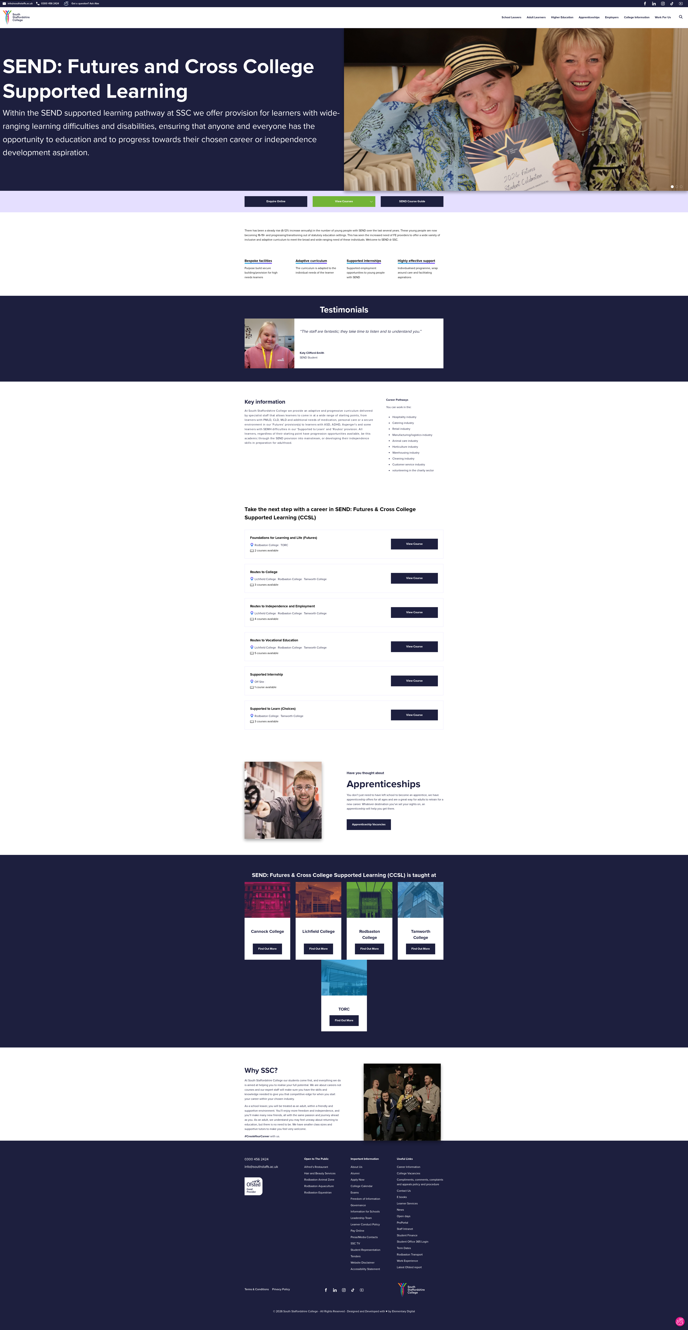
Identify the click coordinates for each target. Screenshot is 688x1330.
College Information (636, 17)
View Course (414, 544)
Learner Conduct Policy (374, 1224)
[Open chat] (679, 1321)
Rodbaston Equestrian (318, 1192)
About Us (356, 1167)
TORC (284, 545)
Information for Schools (365, 1211)
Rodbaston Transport (410, 1254)
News (400, 1210)
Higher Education (562, 17)
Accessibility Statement (365, 1269)
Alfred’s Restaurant (316, 1167)
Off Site (259, 682)
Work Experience (407, 1261)
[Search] (681, 17)
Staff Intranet (405, 1229)
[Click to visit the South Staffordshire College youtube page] (362, 1291)
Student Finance (407, 1235)
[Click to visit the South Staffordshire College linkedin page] (335, 1291)
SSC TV (355, 1243)
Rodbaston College (267, 545)
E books (402, 1197)
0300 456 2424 (50, 3)
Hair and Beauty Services (319, 1173)
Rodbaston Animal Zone (319, 1179)
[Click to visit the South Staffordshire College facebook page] (326, 1291)
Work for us (663, 17)
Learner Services (407, 1203)
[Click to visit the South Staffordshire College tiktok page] (353, 1291)
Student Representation (365, 1250)
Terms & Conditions (257, 1289)
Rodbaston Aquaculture (319, 1186)
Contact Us (404, 1191)
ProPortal (402, 1222)
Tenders (355, 1256)
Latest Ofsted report (409, 1267)
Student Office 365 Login (412, 1241)
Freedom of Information (365, 1199)
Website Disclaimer (362, 1262)
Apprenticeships (589, 17)
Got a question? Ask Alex (85, 3)
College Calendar (361, 1186)
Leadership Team (361, 1218)
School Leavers (511, 17)
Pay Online (357, 1231)
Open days (403, 1216)
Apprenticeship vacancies (369, 824)
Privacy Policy (281, 1289)
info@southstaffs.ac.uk (20, 3)
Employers (612, 17)
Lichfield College (265, 579)
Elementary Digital (403, 1311)
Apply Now (357, 1179)
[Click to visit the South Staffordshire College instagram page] (344, 1291)
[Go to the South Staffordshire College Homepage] (16, 17)
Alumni (355, 1173)
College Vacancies (408, 1173)
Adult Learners (536, 17)
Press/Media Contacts (364, 1237)
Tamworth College (315, 579)
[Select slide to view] (672, 186)
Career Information (408, 1167)
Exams (355, 1192)
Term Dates (404, 1248)
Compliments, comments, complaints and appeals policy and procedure (420, 1182)
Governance (358, 1205)
